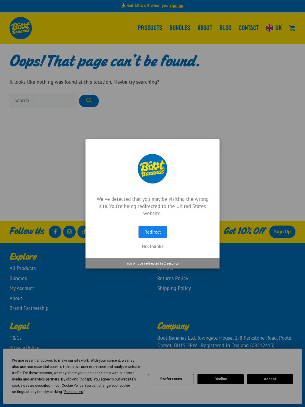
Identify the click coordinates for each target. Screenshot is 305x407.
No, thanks (153, 246)
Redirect (152, 232)
